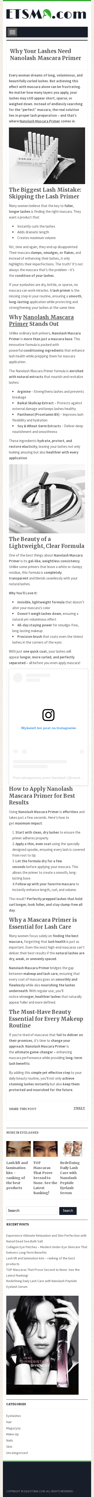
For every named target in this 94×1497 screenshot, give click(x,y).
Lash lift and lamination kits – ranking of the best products (17, 1175)
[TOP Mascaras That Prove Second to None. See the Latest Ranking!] (45, 1150)
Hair (9, 1422)
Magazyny (13, 1428)
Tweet (79, 1108)
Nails (9, 1440)
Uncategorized (17, 1453)
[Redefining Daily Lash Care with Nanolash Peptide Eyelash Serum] (72, 1150)
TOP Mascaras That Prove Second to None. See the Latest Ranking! (45, 1178)
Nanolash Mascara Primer (40, 121)
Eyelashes (13, 1416)
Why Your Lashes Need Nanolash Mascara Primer (45, 54)
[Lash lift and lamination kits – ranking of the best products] (18, 1150)
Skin (9, 1446)
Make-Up (12, 1434)
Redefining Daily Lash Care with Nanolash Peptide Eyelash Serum (70, 1178)
